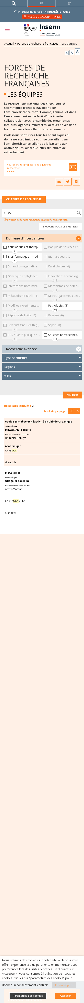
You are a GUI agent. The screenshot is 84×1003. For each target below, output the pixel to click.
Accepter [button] (65, 995)
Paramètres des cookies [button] (28, 995)
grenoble (10, 512)
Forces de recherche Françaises (27, 75)
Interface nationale (44, 11)
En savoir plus (64, 985)
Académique (13, 446)
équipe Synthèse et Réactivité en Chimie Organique (38, 421)
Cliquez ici (12, 171)
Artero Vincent (13, 489)
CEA (23, 501)
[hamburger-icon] (7, 30)
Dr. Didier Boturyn (15, 438)
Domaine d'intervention (25, 238)
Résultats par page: (55, 411)
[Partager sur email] (59, 181)
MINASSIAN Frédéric (18, 429)
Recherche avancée (21, 349)
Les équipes (25, 94)
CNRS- (11, 450)
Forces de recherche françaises (37, 43)
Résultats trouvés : (17, 406)
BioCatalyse (13, 472)
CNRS (8, 501)
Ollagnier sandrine (17, 481)
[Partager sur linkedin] (76, 181)
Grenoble (10, 462)
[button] (42, 238)
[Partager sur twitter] (67, 181)
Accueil (9, 43)
